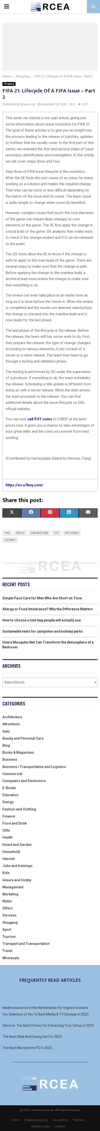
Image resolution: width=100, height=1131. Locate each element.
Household (11, 852)
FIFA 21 (20, 533)
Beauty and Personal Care (22, 738)
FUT (56, 533)
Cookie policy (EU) (36, 1120)
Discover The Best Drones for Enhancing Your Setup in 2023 (48, 1025)
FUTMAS (10, 540)
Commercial (12, 774)
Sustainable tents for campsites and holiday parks (42, 631)
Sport (6, 930)
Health (7, 837)
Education (10, 795)
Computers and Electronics (24, 781)
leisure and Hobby (16, 880)
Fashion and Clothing (19, 809)
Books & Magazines (18, 752)
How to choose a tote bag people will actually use (41, 620)
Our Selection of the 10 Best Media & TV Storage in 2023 (45, 1014)
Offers (7, 908)
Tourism (9, 937)
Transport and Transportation (26, 944)
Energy (8, 802)
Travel (7, 951)
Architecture (12, 717)
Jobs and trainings (17, 866)
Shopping (9, 84)
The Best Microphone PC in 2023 (27, 1048)
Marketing (10, 894)
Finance (8, 816)
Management (12, 887)
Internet (8, 859)
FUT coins (71, 533)
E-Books (9, 788)
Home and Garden (17, 845)
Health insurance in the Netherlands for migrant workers (45, 1008)
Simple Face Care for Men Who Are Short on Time (42, 598)
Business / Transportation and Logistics (34, 767)
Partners (79, 1120)
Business (9, 759)
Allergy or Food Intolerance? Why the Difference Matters (47, 609)
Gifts (6, 830)
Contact (60, 1126)
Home (15, 1120)
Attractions (11, 724)
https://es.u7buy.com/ (24, 485)
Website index (40, 1126)
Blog (6, 745)
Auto (6, 731)
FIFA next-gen (39, 533)
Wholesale (10, 958)
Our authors (61, 1120)
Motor (7, 901)
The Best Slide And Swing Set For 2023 (32, 1037)
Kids (6, 873)
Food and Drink (14, 823)
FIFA (7, 533)
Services (9, 915)
